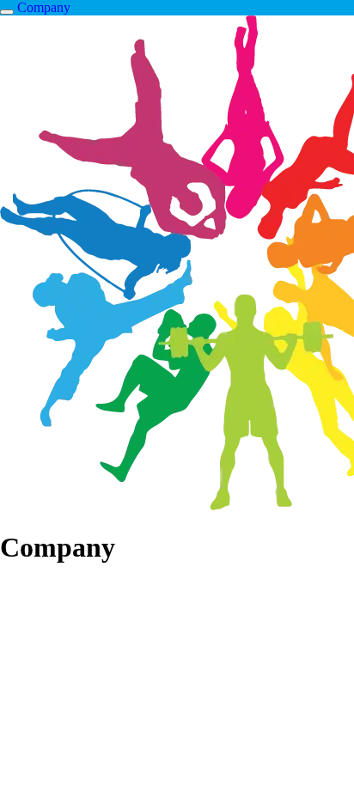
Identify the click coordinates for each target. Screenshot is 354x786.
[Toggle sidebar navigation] (7, 12)
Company (43, 7)
